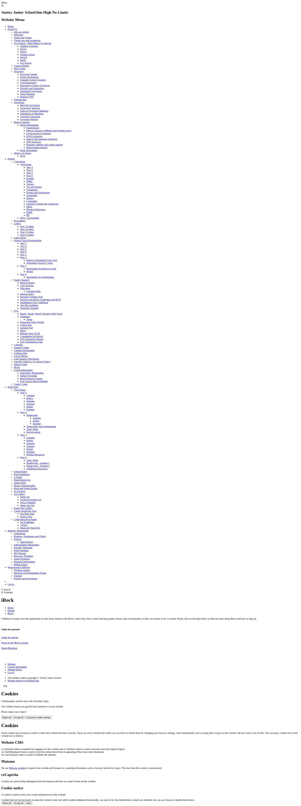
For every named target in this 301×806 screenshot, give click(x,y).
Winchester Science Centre (39, 263)
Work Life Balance (29, 77)
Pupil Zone (13, 387)
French (23, 57)
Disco (23, 330)
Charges (18, 575)
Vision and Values (23, 37)
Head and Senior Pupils (25, 488)
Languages (31, 201)
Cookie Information (17, 667)
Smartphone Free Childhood (34, 302)
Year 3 (29, 167)
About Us (12, 29)
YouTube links (27, 513)
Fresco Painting (27, 502)
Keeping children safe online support (44, 144)
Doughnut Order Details (32, 322)
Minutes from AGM (30, 333)
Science (30, 184)
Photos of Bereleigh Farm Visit (41, 260)
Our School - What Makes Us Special (32, 43)
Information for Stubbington (40, 277)
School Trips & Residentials (27, 240)
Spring (29, 398)
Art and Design (34, 187)
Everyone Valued (28, 74)
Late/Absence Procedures (26, 359)
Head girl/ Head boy (30, 528)
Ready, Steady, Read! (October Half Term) (41, 313)
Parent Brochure (9, 648)
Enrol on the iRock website (14, 642)
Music (23, 60)
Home (11, 26)
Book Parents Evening (31, 378)
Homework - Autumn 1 (38, 463)
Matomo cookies (17, 768)
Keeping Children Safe (31, 297)
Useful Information (23, 370)
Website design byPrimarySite (23, 680)
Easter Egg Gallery (23, 508)
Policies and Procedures (25, 578)
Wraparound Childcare (19, 567)
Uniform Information (24, 350)
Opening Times (21, 347)
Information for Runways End (41, 268)
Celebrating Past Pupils (25, 519)
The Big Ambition (29, 305)
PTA (16, 311)
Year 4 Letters (27, 229)
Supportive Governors (31, 91)
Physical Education (35, 209)
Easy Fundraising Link (31, 342)
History (30, 198)
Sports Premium (22, 559)
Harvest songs (33, 432)
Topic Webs (32, 429)
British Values (21, 564)
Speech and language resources (41, 139)
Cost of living (27, 285)
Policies (17, 539)
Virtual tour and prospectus (27, 40)
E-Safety (18, 477)
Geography (31, 195)
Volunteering (20, 99)
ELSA (23, 49)
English (30, 178)
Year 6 (29, 175)
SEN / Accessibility (29, 218)
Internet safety (27, 294)
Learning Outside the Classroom (42, 204)
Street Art (24, 497)
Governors (19, 102)
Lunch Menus (21, 356)
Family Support (21, 280)
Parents (11, 158)
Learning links (33, 291)
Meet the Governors (30, 105)
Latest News (20, 237)
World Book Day (22, 480)
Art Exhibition (27, 522)
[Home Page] (2, 5)
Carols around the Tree (25, 511)
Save (28, 803)
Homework (32, 415)
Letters (17, 223)
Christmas (25, 316)
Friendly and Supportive (32, 88)
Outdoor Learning (29, 46)
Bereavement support (36, 147)
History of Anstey (22, 153)
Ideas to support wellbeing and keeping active (48, 130)
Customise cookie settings (38, 717)
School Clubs (20, 364)
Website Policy (15, 669)
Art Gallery (19, 494)
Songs (29, 319)
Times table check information (41, 426)
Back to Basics (27, 282)
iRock (17, 367)
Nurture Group (27, 54)
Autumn (30, 395)
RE (28, 215)
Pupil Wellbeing (22, 474)
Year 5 (29, 173)
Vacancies (19, 71)
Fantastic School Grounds (33, 80)
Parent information (29, 125)
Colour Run (26, 325)
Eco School (26, 63)
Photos (29, 271)
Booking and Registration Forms (30, 573)
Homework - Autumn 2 (38, 466)
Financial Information (24, 561)
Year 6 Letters (27, 235)
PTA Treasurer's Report (31, 339)
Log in (11, 584)
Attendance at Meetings (31, 113)
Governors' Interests (30, 108)
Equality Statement (23, 547)
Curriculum (19, 161)
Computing (31, 189)
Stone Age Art (27, 505)
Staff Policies (26, 542)
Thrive (23, 51)
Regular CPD (27, 96)
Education (25, 288)
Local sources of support (38, 133)
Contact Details (21, 65)
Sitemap (12, 664)
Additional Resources (37, 468)
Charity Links (20, 384)
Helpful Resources (35, 454)
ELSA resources (34, 136)
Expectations (32, 127)
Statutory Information (18, 530)
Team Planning (27, 94)
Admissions (19, 533)
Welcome (18, 34)
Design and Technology (38, 192)
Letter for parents (9, 637)
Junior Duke (20, 483)
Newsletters (19, 220)
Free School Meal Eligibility (34, 381)
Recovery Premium (23, 556)
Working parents (22, 570)
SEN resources (33, 142)
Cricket (23, 525)
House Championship (24, 485)
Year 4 (29, 170)
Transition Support (29, 308)
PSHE (29, 212)
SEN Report (20, 553)
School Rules (20, 471)
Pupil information (28, 150)
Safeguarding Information (26, 544)
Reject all (7, 717)
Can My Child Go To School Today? (32, 361)
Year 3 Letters (27, 226)
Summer (30, 401)
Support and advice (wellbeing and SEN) (40, 299)
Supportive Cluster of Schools (35, 85)
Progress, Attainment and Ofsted (30, 536)
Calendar (18, 344)
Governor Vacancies (30, 116)
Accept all (18, 717)
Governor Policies (29, 119)
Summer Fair (26, 328)
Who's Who (20, 68)
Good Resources (28, 82)
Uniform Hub (20, 353)
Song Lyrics (26, 516)
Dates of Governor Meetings (34, 111)
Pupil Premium (21, 550)
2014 (22, 156)
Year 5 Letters (27, 232)
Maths (29, 181)
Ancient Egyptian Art (30, 499)
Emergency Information (32, 373)
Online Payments (28, 375)
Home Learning (21, 122)
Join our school (21, 32)
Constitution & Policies (31, 336)
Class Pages (20, 390)
